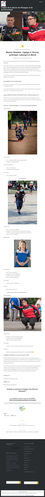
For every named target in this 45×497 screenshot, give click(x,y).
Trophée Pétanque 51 (24, 49)
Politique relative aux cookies (29, 495)
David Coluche (21, 58)
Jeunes (25, 462)
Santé (25, 469)
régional (25, 467)
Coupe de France (27, 451)
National (25, 464)
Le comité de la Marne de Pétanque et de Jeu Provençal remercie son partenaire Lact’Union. (22, 403)
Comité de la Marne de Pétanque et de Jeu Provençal (17, 8)
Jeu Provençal (26, 460)
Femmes (17, 49)
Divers (25, 455)
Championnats (26, 446)
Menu (41, 1)
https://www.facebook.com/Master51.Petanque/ (22, 400)
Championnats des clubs (28, 448)
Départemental (27, 453)
